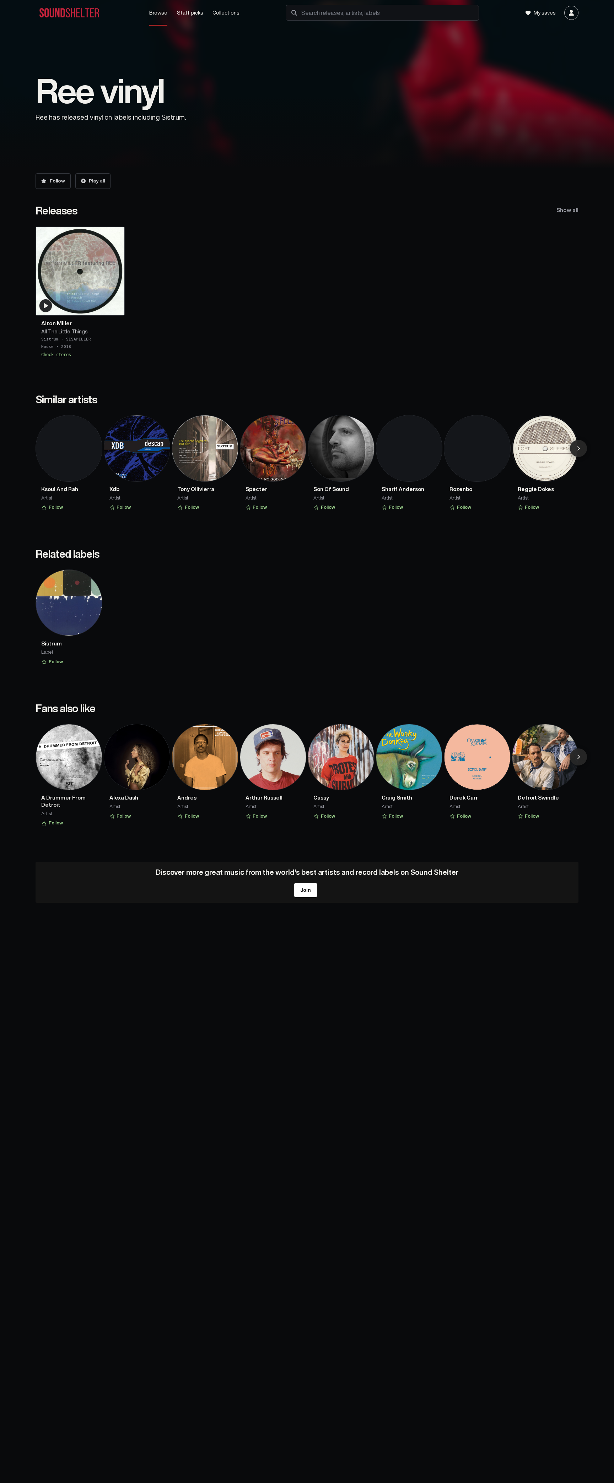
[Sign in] (571, 13)
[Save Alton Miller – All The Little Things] (115, 307)
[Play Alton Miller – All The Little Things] (46, 305)
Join (305, 890)
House (47, 347)
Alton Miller (56, 323)
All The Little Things (64, 331)
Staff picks (190, 12)
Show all (567, 210)
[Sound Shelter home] (86, 13)
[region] (307, 292)
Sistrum (50, 339)
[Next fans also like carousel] (578, 756)
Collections (225, 12)
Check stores (56, 354)
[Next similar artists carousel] (578, 448)
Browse (158, 12)
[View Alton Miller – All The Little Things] (80, 271)
